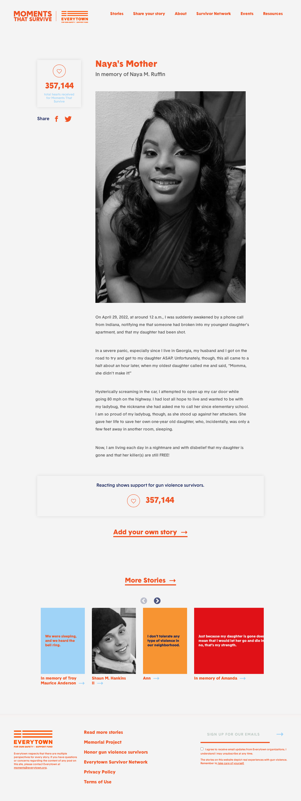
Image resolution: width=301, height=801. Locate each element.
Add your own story (146, 532)
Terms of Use (97, 782)
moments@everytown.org (30, 768)
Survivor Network (213, 14)
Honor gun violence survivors (116, 752)
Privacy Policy (99, 772)
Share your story (149, 14)
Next (157, 601)
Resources (273, 14)
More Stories (146, 581)
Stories (116, 14)
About (181, 14)
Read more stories (103, 732)
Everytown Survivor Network (116, 762)
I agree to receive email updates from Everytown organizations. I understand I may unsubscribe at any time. (243, 751)
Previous (143, 601)
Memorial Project (102, 742)
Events (247, 14)
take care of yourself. (230, 763)
